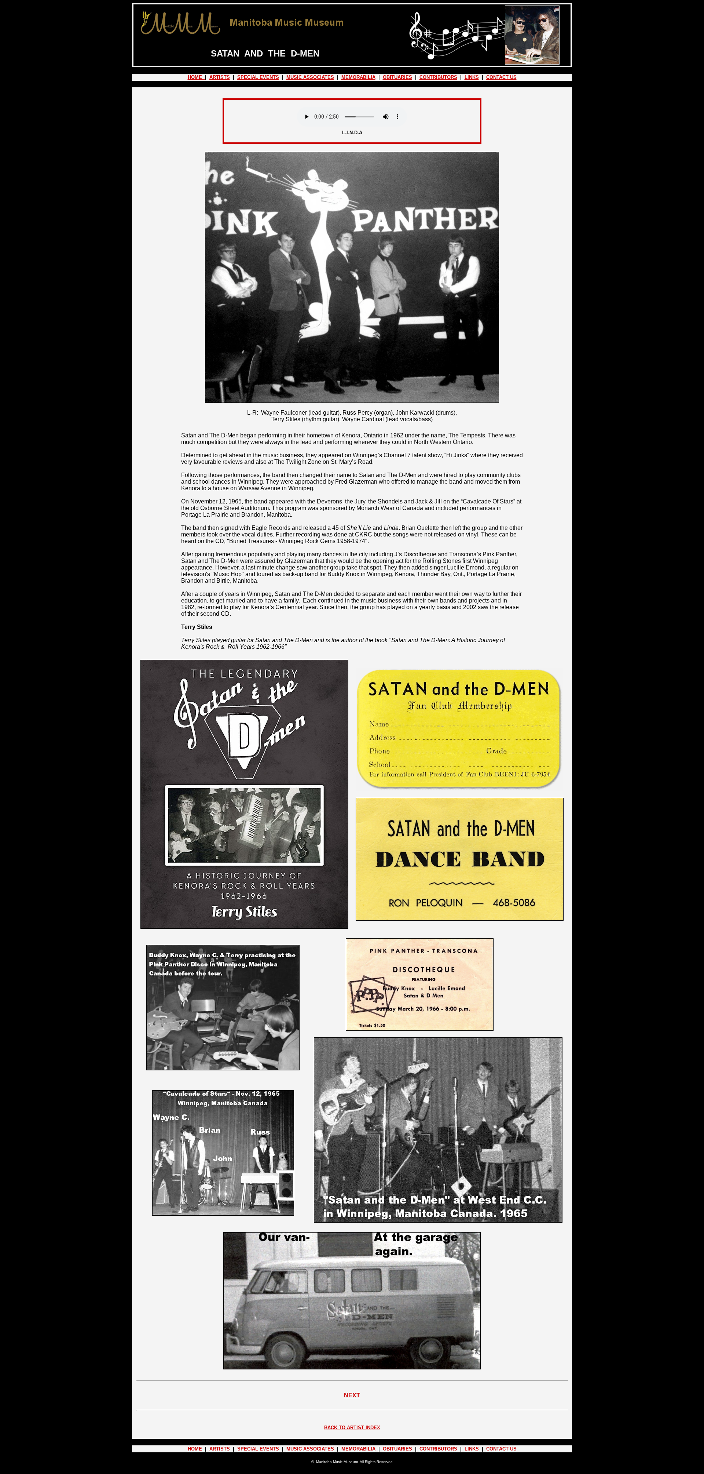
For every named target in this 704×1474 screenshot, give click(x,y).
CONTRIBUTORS (438, 77)
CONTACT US (501, 77)
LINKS (472, 77)
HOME (196, 77)
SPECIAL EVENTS (258, 77)
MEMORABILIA (358, 77)
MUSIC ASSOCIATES (310, 77)
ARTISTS (219, 77)
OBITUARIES (397, 77)
